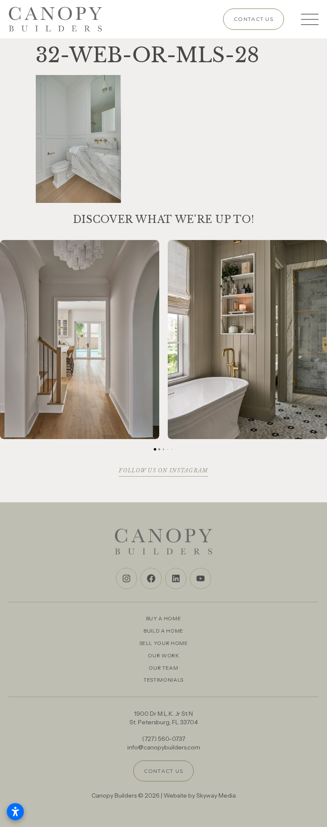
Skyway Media (216, 795)
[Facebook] (151, 578)
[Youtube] (200, 578)
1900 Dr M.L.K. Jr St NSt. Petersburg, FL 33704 (163, 718)
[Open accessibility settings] (15, 811)
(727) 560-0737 (163, 739)
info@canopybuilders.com (163, 747)
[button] (7, 340)
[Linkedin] (175, 578)
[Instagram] (126, 578)
